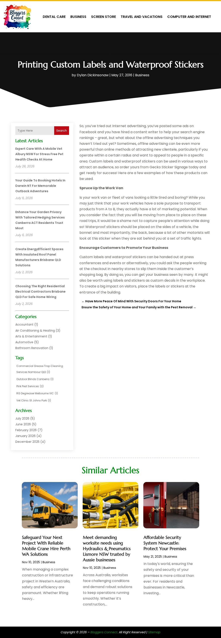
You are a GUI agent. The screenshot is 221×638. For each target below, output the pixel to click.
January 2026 (25, 436)
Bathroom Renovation (31, 348)
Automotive (24, 342)
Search (61, 130)
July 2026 (22, 418)
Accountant (24, 324)
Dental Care (54, 16)
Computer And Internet (189, 16)
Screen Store (103, 16)
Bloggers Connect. (104, 632)
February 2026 (26, 430)
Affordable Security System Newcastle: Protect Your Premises (165, 543)
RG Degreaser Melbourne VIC (37, 393)
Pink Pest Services (30, 386)
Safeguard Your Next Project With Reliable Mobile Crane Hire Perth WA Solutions (46, 546)
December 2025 (27, 442)
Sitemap (154, 632)
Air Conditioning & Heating (35, 330)
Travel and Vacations (142, 16)
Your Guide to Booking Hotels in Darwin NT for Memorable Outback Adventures (40, 185)
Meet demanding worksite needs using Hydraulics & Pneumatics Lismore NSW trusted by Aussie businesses (107, 549)
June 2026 (23, 424)
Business (78, 16)
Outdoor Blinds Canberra (35, 379)
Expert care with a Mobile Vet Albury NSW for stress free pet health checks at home (39, 154)
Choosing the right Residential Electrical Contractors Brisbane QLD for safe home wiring (40, 291)
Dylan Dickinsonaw (93, 75)
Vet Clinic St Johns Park (33, 400)
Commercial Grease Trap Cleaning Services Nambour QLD (39, 369)
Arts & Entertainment (31, 336)
